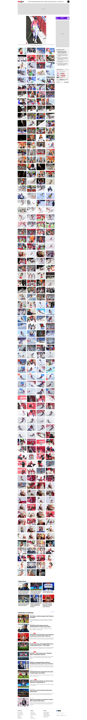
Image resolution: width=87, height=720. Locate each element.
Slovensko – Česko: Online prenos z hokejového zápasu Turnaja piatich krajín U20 (41, 654)
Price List (32, 716)
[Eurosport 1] (58, 73)
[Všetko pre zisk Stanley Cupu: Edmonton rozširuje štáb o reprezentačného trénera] (23, 702)
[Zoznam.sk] (58, 715)
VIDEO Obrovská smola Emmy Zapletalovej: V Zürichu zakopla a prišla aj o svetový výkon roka (62, 52)
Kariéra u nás (19, 715)
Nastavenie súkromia (20, 714)
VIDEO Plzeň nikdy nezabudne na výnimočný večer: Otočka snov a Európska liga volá (41, 681)
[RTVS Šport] (58, 71)
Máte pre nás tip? (46, 716)
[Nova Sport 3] (58, 77)
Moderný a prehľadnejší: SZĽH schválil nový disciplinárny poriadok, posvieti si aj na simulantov (41, 663)
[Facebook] (57, 711)
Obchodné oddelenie (46, 713)
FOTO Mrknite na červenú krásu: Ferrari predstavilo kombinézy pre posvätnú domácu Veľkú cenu (42, 635)
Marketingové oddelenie (47, 715)
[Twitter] (60, 711)
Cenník (31, 715)
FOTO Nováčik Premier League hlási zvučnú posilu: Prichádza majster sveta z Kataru (41, 672)
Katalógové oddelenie (46, 714)
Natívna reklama (33, 718)
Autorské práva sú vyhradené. (60, 713)
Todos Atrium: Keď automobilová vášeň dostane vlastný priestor (41, 691)
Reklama (32, 710)
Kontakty (45, 710)
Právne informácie (20, 712)
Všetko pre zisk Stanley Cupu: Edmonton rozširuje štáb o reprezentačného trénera (41, 700)
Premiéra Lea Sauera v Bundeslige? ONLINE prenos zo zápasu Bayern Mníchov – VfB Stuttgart (41, 644)
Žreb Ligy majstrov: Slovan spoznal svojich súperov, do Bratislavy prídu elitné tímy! (62, 55)
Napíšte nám (19, 716)
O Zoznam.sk (20, 710)
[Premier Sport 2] (58, 79)
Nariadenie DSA (20, 718)
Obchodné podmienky (33, 714)
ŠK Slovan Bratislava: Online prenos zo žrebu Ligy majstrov (63, 61)
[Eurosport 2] (58, 75)
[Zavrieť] (68, 2)
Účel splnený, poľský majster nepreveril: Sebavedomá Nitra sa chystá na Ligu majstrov (40, 626)
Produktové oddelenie (46, 712)
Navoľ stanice (59, 82)
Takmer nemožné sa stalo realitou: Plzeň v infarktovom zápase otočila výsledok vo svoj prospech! (62, 64)
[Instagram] (58, 711)
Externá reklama (33, 713)
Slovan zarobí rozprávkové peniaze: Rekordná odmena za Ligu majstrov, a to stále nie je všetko (63, 58)
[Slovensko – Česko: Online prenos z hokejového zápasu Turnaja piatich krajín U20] (23, 656)
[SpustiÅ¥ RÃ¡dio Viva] (62, 17)
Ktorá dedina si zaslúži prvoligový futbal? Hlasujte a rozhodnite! (42, 616)
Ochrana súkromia (20, 713)
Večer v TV (66, 69)
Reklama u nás (33, 712)
